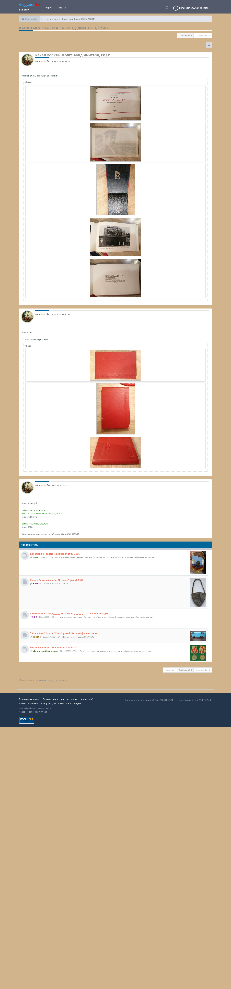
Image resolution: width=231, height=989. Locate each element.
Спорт (65, 583)
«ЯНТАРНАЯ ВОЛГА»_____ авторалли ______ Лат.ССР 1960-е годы (69, 613)
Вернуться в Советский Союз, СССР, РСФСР (44, 680)
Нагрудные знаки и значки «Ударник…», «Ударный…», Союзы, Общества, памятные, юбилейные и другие (106, 557)
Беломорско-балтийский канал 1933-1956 (55, 553)
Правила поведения (53, 699)
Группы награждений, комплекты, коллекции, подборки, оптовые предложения (115, 651)
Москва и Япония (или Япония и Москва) (53, 647)
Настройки (170, 670)
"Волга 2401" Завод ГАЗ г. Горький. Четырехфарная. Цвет (63, 633)
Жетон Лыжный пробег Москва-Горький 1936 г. (58, 580)
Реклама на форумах (30, 699)
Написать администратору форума (37, 703)
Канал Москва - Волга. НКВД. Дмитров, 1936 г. (64, 28)
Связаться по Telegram (70, 703)
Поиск (62, 7)
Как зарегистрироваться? (79, 699)
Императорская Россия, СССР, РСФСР (78, 637)
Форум (49, 7)
